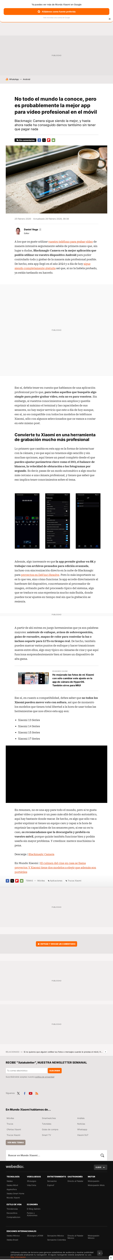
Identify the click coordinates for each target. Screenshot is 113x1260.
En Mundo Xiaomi (60, 671)
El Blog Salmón (33, 1209)
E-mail (53, 140)
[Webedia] (15, 1166)
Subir (98, 1167)
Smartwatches (49, 1118)
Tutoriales (46, 1124)
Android (26, 79)
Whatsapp (82, 1129)
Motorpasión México (93, 1236)
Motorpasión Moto (96, 1185)
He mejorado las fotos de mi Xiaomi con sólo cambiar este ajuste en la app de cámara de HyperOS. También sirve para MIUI (73, 680)
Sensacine (52, 1181)
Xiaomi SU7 (82, 1135)
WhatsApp (14, 79)
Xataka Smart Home (15, 1193)
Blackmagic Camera (41, 854)
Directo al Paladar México (75, 1236)
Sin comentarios (27, 140)
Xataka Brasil (12, 1240)
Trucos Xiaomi (74, 880)
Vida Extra (31, 1185)
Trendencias (12, 1209)
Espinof (50, 1185)
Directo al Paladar (75, 1181)
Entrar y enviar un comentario (57, 944)
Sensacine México (55, 1235)
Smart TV (46, 1135)
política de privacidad (44, 1077)
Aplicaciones (56, 880)
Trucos (10, 1124)
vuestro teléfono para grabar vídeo (70, 241)
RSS (36, 1092)
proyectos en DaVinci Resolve (40, 575)
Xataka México (13, 1235)
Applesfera (12, 1189)
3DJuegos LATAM (35, 1235)
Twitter (44, 140)
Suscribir (54, 1070)
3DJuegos (31, 1181)
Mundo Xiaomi (13, 1197)
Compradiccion (13, 1217)
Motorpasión (93, 1181)
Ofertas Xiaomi (14, 1129)
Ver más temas (15, 1142)
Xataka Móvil (12, 1185)
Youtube (30, 1092)
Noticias (81, 1124)
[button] (32, 229)
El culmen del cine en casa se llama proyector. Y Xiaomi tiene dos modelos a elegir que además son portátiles (55, 867)
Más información (18, 1257)
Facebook (39, 140)
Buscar (102, 1155)
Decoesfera (12, 1213)
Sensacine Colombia (56, 1240)
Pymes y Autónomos (32, 1214)
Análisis (80, 1118)
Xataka (10, 1181)
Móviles (41, 880)
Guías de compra (50, 1129)
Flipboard (48, 140)
